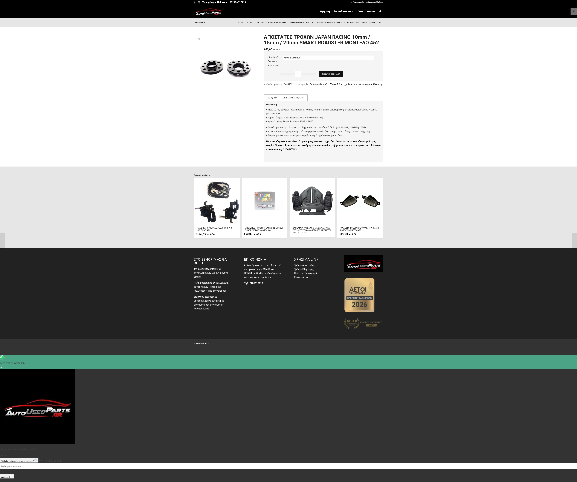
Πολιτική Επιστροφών (306, 273)
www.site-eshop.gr (206, 343)
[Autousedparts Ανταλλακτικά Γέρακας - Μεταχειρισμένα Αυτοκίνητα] (208, 11)
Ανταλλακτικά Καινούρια (360, 84)
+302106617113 (237, 2)
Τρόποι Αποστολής (304, 265)
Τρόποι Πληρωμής (304, 269)
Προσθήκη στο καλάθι (331, 74)
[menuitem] (366, 2)
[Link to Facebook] (194, 2)
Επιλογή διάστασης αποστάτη (274, 61)
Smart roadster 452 (319, 84)
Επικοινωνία (301, 277)
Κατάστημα (200, 22)
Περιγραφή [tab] (272, 98)
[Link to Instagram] (199, 2)
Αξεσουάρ (377, 84)
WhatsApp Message (50, 460)
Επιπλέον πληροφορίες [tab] (294, 98)
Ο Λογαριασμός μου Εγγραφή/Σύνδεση (367, 2)
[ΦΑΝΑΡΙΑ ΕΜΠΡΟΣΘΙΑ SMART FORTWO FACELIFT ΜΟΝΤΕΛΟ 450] (574, 241)
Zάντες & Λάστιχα (338, 84)
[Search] (380, 11)
